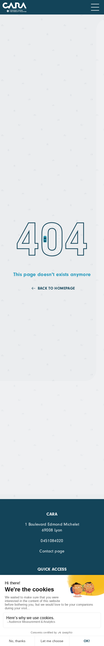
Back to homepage (56, 288)
